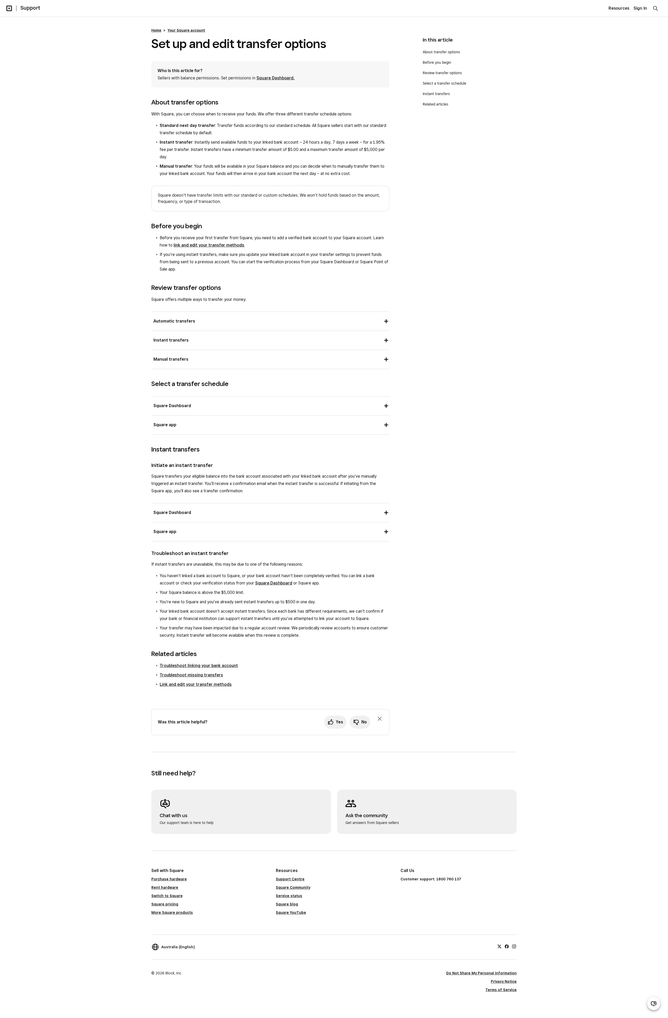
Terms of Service (501, 990)
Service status (289, 896)
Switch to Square (167, 896)
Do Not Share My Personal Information (481, 973)
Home (156, 30)
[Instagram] (514, 946)
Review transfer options (442, 73)
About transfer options (441, 52)
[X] (499, 946)
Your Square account (186, 30)
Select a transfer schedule (444, 83)
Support (30, 8)
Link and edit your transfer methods (196, 684)
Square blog (287, 904)
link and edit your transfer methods (209, 245)
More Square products (172, 912)
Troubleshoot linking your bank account (199, 665)
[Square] (9, 8)
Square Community (293, 887)
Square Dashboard (273, 583)
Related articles (435, 104)
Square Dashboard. (276, 77)
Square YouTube (291, 912)
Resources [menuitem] (619, 8)
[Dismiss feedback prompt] (380, 719)
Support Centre (290, 879)
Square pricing (164, 904)
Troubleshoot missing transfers (191, 674)
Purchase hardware (169, 879)
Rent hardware (164, 887)
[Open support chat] (653, 1003)
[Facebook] (506, 946)
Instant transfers (436, 94)
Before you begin (437, 62)
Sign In (640, 8)
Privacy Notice (504, 981)
